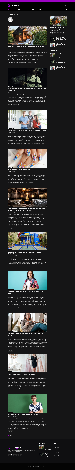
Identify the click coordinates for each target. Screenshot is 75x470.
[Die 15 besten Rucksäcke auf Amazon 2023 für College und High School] (27, 280)
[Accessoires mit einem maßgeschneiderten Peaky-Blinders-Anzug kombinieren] (27, 77)
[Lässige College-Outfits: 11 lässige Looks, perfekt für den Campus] (27, 119)
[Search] (66, 10)
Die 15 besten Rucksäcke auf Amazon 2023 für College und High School (26, 292)
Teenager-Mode (31, 9)
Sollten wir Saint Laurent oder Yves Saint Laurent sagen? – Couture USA (25, 253)
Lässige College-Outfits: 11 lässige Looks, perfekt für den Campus (27, 131)
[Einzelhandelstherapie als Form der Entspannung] (27, 363)
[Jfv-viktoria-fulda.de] (14, 6)
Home (12, 9)
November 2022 (56, 454)
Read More (10, 65)
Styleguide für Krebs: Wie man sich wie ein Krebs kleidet (24, 414)
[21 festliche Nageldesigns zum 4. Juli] (27, 158)
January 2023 (56, 450)
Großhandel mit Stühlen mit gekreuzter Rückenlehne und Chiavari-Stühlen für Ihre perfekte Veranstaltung (27, 209)
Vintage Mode (38, 9)
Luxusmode (24, 9)
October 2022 (56, 455)
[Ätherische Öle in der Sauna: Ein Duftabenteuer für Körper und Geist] (27, 35)
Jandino (15, 17)
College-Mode (17, 9)
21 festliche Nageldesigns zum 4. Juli (19, 169)
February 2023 (56, 449)
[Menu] (8, 10)
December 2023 (56, 447)
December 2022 (56, 452)
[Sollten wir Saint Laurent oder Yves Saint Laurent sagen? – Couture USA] (27, 241)
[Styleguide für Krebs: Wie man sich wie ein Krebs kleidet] (27, 403)
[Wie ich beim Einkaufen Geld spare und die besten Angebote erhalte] (27, 322)
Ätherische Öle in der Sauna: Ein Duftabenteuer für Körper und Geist (26, 47)
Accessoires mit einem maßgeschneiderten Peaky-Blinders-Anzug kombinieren (27, 89)
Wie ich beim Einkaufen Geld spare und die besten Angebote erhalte (25, 334)
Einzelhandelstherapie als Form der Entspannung (22, 374)
